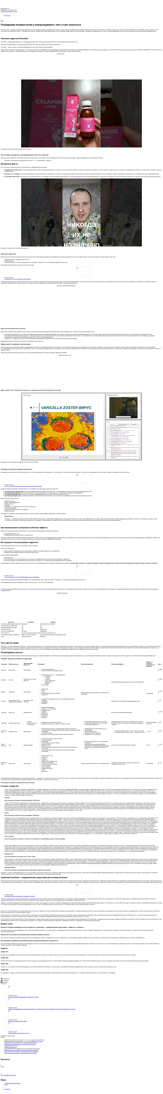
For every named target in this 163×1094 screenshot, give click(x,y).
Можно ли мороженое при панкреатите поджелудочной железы (23, 486)
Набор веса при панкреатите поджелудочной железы (20, 1044)
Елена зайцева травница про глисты (18, 1033)
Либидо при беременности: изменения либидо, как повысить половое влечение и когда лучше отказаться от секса (41, 1009)
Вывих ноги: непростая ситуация (17, 1021)
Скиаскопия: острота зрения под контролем (17, 279)
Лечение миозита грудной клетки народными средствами (21, 1050)
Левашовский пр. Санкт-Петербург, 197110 (16, 1066)
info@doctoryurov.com (10, 1075)
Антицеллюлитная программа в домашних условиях (20, 896)
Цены (6, 1084)
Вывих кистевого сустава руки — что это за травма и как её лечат (24, 1041)
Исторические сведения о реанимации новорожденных (21, 1053)
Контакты (7, 15)
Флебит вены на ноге (11, 1047)
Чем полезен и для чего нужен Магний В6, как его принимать (22, 577)
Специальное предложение (12, 1083)
